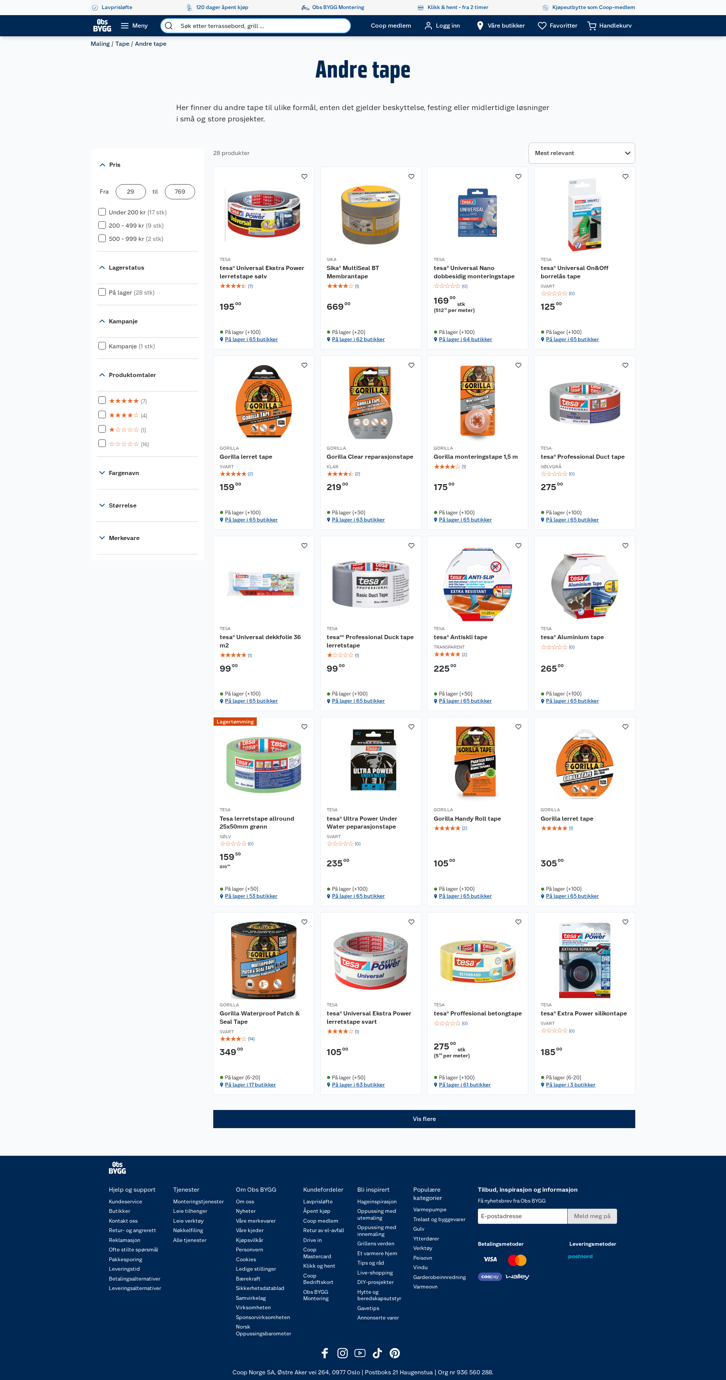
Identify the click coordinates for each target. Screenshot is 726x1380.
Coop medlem (320, 1221)
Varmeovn (425, 1287)
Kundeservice (125, 1201)
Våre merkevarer (256, 1221)
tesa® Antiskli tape (460, 637)
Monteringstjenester (198, 1201)
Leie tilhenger (190, 1211)
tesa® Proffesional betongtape (478, 1013)
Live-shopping (375, 1273)
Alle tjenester (189, 1240)
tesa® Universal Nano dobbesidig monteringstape (474, 272)
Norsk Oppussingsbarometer (263, 1330)
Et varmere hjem (377, 1253)
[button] (424, 1119)
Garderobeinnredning (439, 1277)
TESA (225, 259)
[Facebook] (325, 1353)
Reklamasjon (124, 1240)
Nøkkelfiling (188, 1230)
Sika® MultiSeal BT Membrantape (353, 272)
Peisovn (422, 1258)
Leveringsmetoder (592, 1244)
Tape (122, 43)
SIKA (332, 259)
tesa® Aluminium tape (572, 637)
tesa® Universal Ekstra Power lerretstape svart (369, 1017)
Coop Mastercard (317, 1253)
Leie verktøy (188, 1221)
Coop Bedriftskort (318, 1279)
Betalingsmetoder (501, 1244)
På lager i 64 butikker (465, 339)
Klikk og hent (319, 1266)
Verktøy (422, 1248)
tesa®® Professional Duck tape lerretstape (370, 641)
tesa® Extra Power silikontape (584, 1013)
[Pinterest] (394, 1353)
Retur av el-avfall (323, 1230)
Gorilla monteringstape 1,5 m (476, 456)
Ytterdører (426, 1239)
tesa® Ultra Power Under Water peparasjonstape (362, 822)
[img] (264, 286)
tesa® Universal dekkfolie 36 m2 (260, 641)
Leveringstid (124, 1269)
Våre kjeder (250, 1230)
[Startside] (102, 25)
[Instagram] (342, 1353)
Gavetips (368, 1308)
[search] (168, 25)
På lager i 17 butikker (250, 1085)
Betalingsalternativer (134, 1279)
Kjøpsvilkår (249, 1240)
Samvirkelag (251, 1298)
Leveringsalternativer (135, 1288)
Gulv (418, 1229)
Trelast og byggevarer (439, 1219)
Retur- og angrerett (132, 1230)
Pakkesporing (125, 1259)
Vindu (420, 1267)
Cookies (246, 1259)
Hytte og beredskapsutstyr (379, 1295)
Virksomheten (253, 1307)
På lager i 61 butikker (465, 1085)
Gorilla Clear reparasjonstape (370, 456)
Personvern (249, 1250)
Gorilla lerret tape (246, 456)
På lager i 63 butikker (358, 520)
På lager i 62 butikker (358, 339)
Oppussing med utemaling (376, 1214)
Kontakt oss (123, 1221)
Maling (100, 43)
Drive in (312, 1240)
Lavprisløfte (318, 1201)
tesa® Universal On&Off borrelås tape (574, 272)
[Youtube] (360, 1353)
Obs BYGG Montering (316, 1295)
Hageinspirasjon (377, 1201)
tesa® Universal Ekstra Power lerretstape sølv (262, 272)
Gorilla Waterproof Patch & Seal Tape (260, 1017)
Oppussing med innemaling (376, 1230)
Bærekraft (248, 1279)
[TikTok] (377, 1353)
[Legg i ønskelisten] (304, 176)
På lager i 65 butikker (251, 339)
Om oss (245, 1201)
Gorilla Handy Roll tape (467, 818)
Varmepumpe (430, 1209)
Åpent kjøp (316, 1211)
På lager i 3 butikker (571, 1085)
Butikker (119, 1211)
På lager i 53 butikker (251, 896)
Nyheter (246, 1211)
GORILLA (229, 448)
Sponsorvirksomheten (263, 1317)
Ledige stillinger (256, 1269)
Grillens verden (375, 1243)
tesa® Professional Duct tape (583, 456)
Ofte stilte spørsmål (133, 1250)
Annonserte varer (378, 1318)
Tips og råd (370, 1263)
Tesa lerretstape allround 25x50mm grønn (257, 822)
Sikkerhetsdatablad (260, 1288)
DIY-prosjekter (375, 1282)
